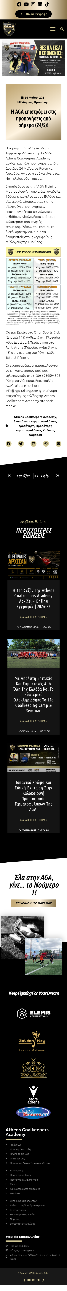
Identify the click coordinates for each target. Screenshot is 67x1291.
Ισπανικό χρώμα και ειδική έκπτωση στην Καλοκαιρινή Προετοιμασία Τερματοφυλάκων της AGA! (33, 796)
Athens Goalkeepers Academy (35, 417)
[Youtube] (29, 1280)
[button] (53, 29)
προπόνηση (26, 426)
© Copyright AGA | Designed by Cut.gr (33, 1272)
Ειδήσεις (26, 102)
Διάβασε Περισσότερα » (33, 617)
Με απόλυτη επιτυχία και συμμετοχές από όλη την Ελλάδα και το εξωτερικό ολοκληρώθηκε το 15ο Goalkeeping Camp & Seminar (33, 694)
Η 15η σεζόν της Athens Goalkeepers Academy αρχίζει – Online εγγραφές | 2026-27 (33, 598)
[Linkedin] (38, 1280)
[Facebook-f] (24, 1280)
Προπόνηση (42, 102)
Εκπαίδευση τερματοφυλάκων (35, 421)
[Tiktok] (43, 1280)
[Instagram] (33, 1280)
